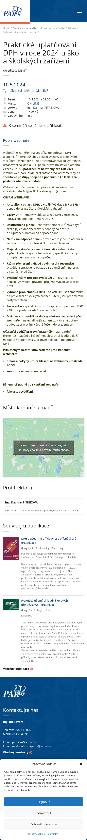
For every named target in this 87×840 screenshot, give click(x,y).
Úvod (6, 28)
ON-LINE (42, 90)
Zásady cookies (36, 834)
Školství (16, 90)
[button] (81, 764)
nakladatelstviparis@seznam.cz (33, 746)
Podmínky (52, 834)
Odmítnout (43, 813)
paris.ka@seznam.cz (26, 742)
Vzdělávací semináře (25, 28)
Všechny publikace (16, 669)
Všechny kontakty (15, 752)
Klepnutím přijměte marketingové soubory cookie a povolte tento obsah (43, 447)
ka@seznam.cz (45, 320)
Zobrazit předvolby (43, 824)
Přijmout (43, 802)
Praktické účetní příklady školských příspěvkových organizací (44, 603)
